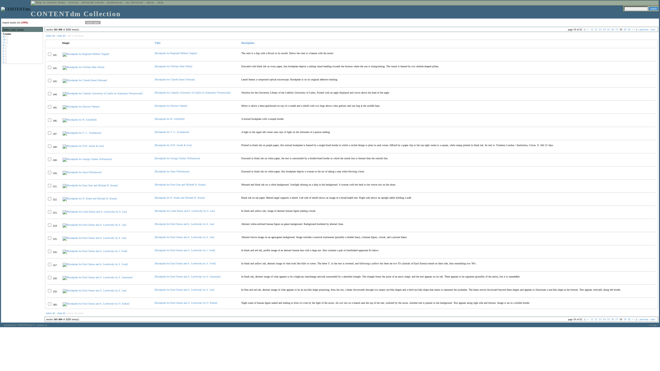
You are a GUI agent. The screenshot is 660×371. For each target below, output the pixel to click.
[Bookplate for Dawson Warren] (171, 105)
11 (4, 42)
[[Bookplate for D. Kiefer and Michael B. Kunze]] (90, 198)
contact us (42, 325)
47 (4, 36)
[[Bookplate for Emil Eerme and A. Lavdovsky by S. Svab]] (95, 264)
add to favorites (76, 35)
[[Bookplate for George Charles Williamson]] (87, 159)
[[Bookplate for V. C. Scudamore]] (82, 132)
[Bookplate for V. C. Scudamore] (172, 132)
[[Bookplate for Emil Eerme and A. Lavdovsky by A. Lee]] (94, 224)
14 (604, 29)
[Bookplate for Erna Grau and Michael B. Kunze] (180, 184)
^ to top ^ (653, 325)
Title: (158, 42)
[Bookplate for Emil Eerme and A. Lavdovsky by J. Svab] (185, 250)
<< (587, 29)
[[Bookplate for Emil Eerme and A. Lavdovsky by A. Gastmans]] (98, 277)
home (61, 2)
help (161, 2)
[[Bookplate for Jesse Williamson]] (82, 172)
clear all (61, 35)
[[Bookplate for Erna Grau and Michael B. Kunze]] (90, 185)
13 (600, 29)
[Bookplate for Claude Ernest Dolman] (175, 79)
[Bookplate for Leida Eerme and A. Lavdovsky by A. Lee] (184, 210)
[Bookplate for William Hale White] (173, 66)
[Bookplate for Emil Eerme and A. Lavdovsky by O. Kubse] (186, 302)
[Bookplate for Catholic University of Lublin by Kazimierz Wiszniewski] (192, 92)
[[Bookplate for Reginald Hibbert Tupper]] (86, 54)
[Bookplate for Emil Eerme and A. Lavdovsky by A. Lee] (184, 224)
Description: (248, 42)
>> (633, 29)
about (150, 2)
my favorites (134, 2)
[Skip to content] (44, 2)
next (653, 29)
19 (4, 39)
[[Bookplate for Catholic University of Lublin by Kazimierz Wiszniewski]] (103, 93)
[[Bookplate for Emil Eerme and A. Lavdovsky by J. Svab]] (95, 251)
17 (616, 29)
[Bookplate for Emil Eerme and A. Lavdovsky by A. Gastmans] (187, 276)
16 (612, 29)
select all (50, 35)
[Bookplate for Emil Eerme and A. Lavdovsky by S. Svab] (185, 263)
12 (596, 29)
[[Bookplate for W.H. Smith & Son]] (83, 146)
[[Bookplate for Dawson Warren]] (81, 106)
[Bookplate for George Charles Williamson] (177, 158)
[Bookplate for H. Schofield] (169, 118)
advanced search (93, 2)
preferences (114, 2)
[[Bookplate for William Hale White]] (83, 67)
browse (73, 2)
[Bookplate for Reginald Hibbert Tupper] (176, 53)
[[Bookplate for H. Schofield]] (79, 119)
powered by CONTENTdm (19, 325)
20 (629, 29)
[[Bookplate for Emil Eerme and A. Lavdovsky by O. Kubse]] (96, 303)
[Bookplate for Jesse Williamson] (172, 171)
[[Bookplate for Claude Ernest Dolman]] (85, 80)
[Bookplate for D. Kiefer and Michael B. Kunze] (180, 197)
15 (608, 29)
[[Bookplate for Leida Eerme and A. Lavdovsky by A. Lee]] (95, 211)
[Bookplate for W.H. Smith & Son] (173, 145)
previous (644, 29)
